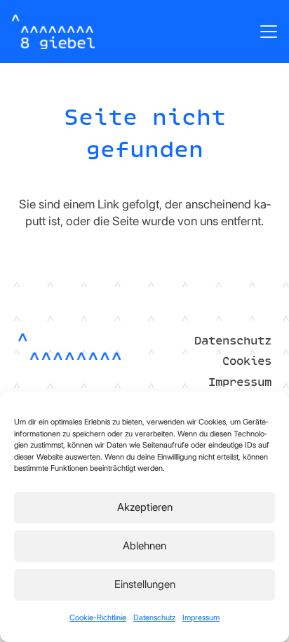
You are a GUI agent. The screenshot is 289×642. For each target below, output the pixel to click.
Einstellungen (144, 584)
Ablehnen (144, 545)
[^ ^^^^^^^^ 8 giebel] (53, 31)
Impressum (201, 617)
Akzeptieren (145, 507)
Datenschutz (154, 617)
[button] (268, 31)
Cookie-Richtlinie (97, 617)
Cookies (246, 361)
